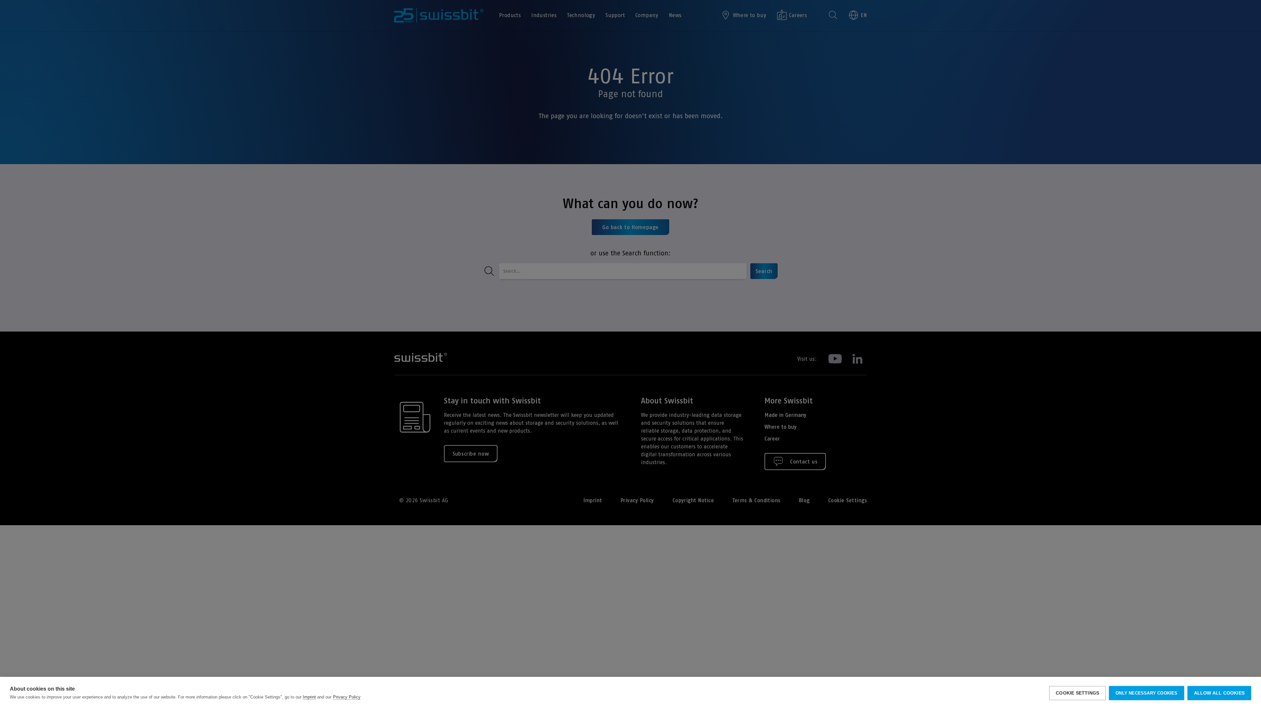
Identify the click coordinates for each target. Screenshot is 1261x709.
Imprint (309, 697)
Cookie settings (1077, 693)
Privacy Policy (347, 697)
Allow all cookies (1219, 693)
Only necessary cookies (1146, 693)
